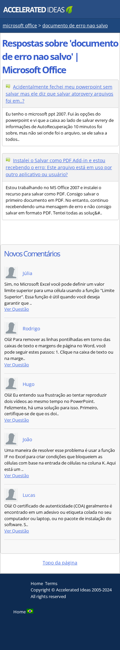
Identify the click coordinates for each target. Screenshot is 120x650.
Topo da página (60, 562)
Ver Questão (16, 309)
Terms (51, 583)
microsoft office (20, 25)
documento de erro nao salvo (75, 25)
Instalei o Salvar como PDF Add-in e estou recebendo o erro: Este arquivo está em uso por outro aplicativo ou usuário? (59, 167)
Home (37, 583)
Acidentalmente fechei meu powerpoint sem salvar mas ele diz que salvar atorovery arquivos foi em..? (59, 94)
